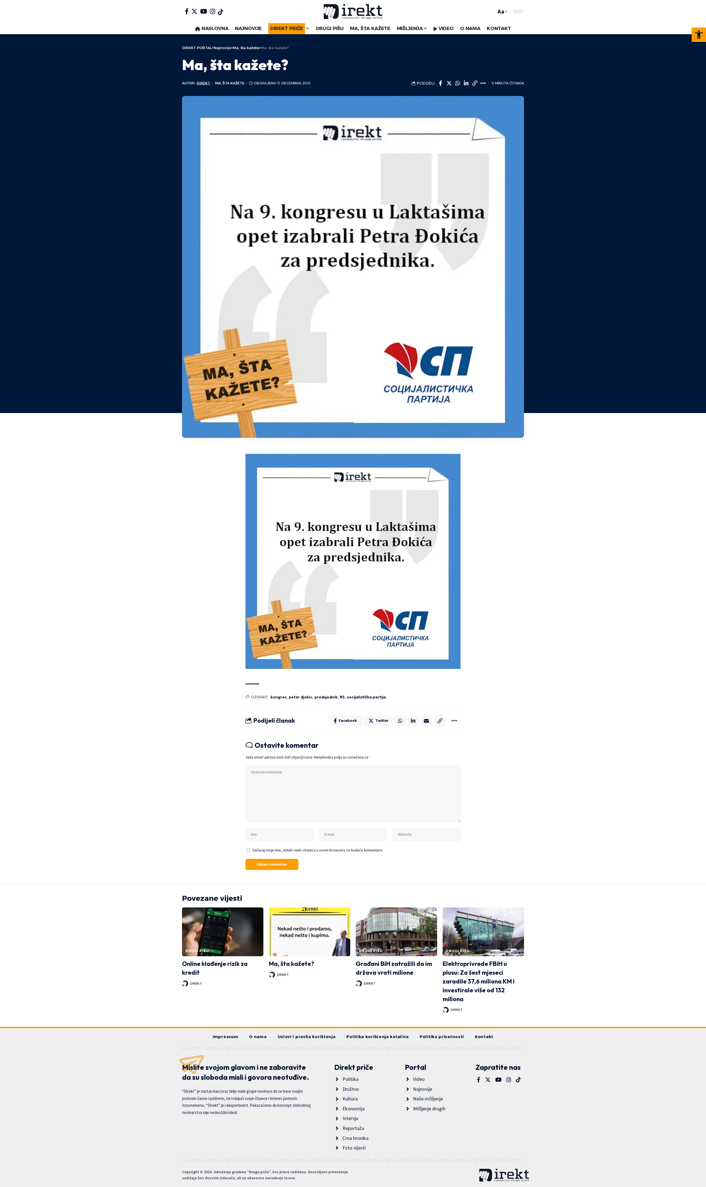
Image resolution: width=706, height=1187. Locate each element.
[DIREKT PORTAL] (353, 11)
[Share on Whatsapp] (457, 83)
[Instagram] (212, 11)
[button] (699, 35)
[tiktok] (220, 12)
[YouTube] (203, 11)
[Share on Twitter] (449, 83)
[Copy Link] (474, 83)
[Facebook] (186, 11)
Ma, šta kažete (229, 83)
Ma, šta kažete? (291, 964)
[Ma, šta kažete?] (309, 931)
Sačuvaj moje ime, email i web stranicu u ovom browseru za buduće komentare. (317, 850)
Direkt (203, 83)
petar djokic (300, 697)
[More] (483, 83)
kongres (279, 697)
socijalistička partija (366, 697)
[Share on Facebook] (440, 83)
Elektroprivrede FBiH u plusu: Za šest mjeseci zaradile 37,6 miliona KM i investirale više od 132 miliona (479, 981)
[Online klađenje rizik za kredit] (222, 931)
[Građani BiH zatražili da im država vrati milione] (396, 931)
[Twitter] (194, 11)
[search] (490, 11)
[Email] (426, 720)
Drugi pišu (197, 951)
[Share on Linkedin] (466, 83)
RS (342, 697)
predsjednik (326, 697)
